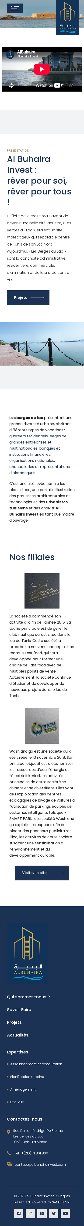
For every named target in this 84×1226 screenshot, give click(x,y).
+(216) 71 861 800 (34, 1153)
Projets (14, 1022)
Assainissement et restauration (36, 1064)
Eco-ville (17, 1102)
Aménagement (23, 1089)
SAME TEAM (61, 1202)
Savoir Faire (19, 1009)
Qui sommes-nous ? (28, 997)
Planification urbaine (27, 1076)
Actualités (17, 1035)
